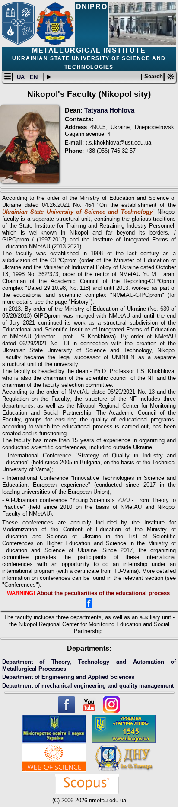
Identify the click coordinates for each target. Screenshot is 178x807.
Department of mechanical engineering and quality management (88, 685)
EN (34, 77)
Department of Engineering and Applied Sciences (68, 677)
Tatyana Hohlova (109, 110)
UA (21, 77)
